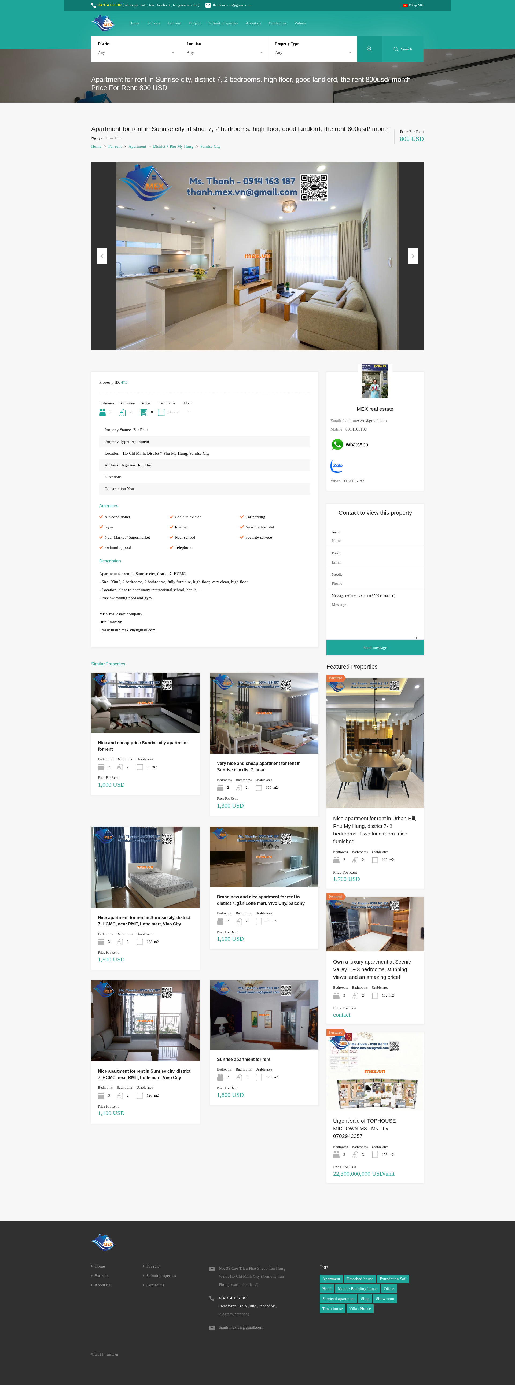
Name (336, 532)
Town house (332, 1308)
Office (389, 1289)
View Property (145, 721)
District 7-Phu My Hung (173, 146)
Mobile (337, 574)
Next (413, 256)
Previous (102, 256)
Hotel (327, 1289)
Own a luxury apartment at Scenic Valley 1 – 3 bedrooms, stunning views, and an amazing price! (372, 969)
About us (253, 23)
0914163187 (356, 429)
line (152, 5)
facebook (164, 5)
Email (336, 553)
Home (134, 23)
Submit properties (223, 23)
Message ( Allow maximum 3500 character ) (363, 596)
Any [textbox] (101, 52)
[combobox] (135, 52)
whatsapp (131, 5)
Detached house (360, 1279)
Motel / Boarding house (357, 1289)
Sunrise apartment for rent (243, 1059)
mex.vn (112, 1354)
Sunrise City (210, 146)
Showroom (385, 1299)
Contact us (277, 23)
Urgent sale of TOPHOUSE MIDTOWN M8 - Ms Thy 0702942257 (364, 1128)
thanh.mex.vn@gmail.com (232, 5)
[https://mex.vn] (103, 29)
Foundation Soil (393, 1279)
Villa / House (360, 1308)
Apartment (137, 146)
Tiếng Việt (416, 5)
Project (195, 23)
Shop (365, 1299)
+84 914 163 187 (109, 5)
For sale (153, 23)
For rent (174, 23)
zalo (144, 5)
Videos (300, 23)
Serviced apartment (338, 1299)
